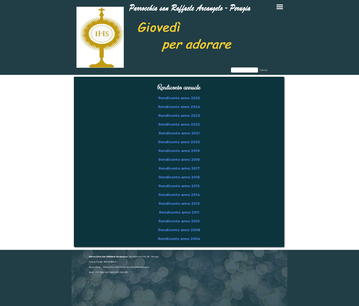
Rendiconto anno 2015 (179, 186)
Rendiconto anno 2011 (179, 212)
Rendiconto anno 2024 (179, 107)
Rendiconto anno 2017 (179, 168)
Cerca (263, 69)
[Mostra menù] (280, 7)
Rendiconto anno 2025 (179, 98)
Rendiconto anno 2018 (179, 159)
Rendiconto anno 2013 (179, 203)
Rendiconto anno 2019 (179, 151)
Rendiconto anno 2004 (179, 239)
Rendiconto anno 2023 (179, 115)
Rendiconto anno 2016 (179, 177)
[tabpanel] (179, 161)
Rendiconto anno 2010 (179, 221)
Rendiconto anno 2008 (179, 230)
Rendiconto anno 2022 (179, 124)
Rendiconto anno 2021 (179, 133)
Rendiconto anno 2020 (179, 142)
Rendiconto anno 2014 (179, 195)
